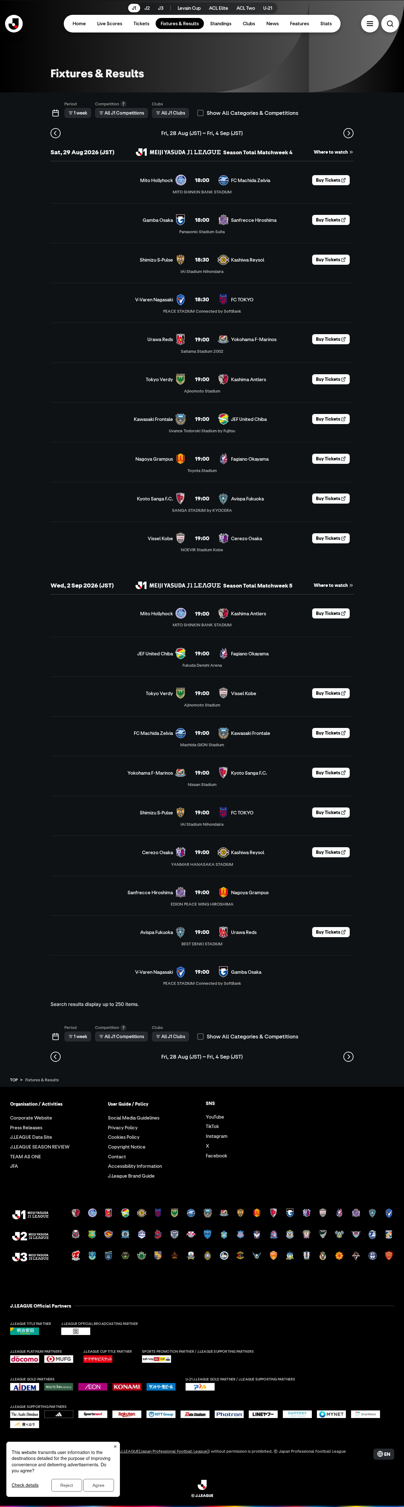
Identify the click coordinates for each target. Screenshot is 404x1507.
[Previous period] (55, 133)
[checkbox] (200, 113)
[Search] (390, 24)
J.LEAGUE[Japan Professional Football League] (164, 1451)
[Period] (55, 113)
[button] (370, 24)
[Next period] (348, 133)
